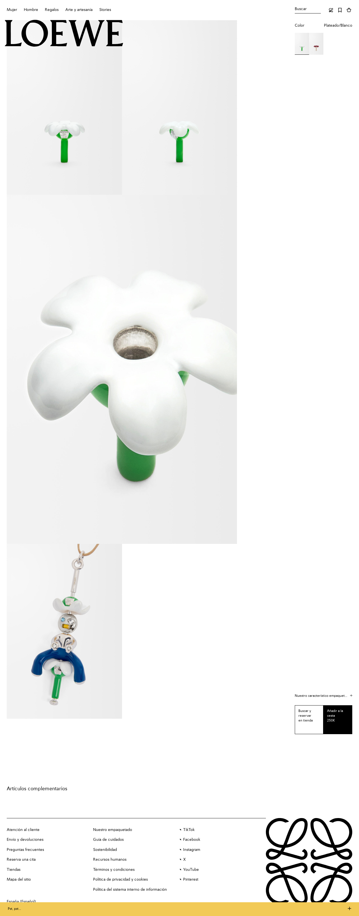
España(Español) (21, 902)
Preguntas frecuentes (25, 850)
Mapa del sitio (19, 879)
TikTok (189, 830)
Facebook (191, 840)
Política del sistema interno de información (130, 890)
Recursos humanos (109, 860)
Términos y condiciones (114, 870)
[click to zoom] (64, 107)
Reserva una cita (21, 860)
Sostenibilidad (105, 850)
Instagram (191, 850)
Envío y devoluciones (25, 840)
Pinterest (190, 879)
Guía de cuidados (108, 840)
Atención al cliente (23, 830)
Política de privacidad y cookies (120, 879)
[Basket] (349, 10)
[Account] (331, 10)
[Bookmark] (340, 10)
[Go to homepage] (64, 34)
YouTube (191, 870)
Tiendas (13, 870)
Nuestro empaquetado (112, 830)
